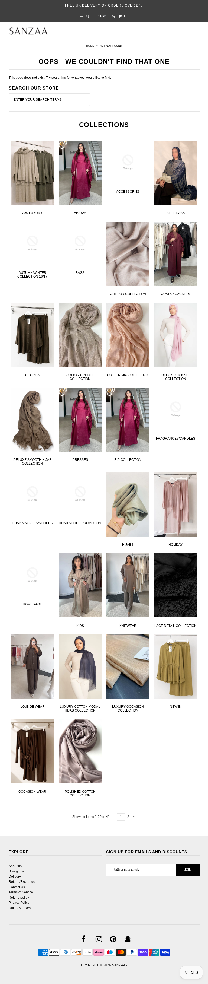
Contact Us (17, 887)
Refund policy (19, 897)
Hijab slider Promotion (80, 523)
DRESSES (80, 460)
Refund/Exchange (22, 882)
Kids (80, 626)
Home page (32, 604)
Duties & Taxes (20, 908)
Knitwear (127, 626)
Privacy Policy (19, 902)
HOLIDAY (175, 545)
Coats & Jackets (175, 294)
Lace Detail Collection (175, 626)
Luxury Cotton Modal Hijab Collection (80, 708)
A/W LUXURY (32, 213)
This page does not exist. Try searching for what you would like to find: (60, 78)
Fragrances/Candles (175, 438)
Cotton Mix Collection (128, 375)
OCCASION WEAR (32, 791)
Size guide (16, 871)
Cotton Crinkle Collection (80, 377)
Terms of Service (21, 892)
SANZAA (118, 965)
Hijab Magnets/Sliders (32, 523)
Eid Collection (127, 460)
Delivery (15, 876)
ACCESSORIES (128, 191)
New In (175, 707)
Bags (80, 273)
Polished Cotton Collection (80, 793)
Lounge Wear (32, 707)
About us (15, 866)
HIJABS (128, 545)
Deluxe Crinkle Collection (175, 377)
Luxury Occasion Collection (128, 708)
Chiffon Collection (128, 294)
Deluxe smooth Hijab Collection (32, 461)
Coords (32, 375)
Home (90, 45)
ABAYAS (80, 213)
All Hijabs (176, 213)
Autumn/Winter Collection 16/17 (32, 274)
